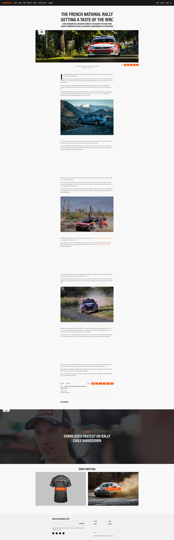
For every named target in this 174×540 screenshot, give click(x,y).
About (167, 3)
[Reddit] (137, 65)
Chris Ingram (66, 386)
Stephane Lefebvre (63, 388)
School (162, 3)
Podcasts (29, 3)
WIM (24, 3)
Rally (15, 3)
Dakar (20, 3)
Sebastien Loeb (83, 386)
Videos (35, 3)
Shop (157, 3)
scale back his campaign (97, 93)
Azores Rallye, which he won (101, 244)
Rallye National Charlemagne (74, 386)
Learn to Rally (42, 3)
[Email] (111, 384)
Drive (95, 524)
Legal (95, 532)
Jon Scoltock (89, 67)
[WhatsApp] (131, 65)
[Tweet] (128, 65)
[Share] (125, 65)
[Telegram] (134, 65)
